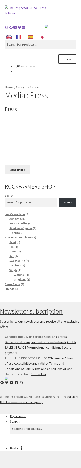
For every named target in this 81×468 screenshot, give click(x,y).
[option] (20, 37)
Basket (16, 448)
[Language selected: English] (27, 37)
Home (9, 87)
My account (18, 416)
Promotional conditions (44, 347)
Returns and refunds (51, 342)
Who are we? (57, 358)
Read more (17, 169)
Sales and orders (55, 337)
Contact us (38, 374)
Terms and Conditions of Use (51, 369)
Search (9, 195)
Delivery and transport (21, 342)
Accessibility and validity (31, 363)
